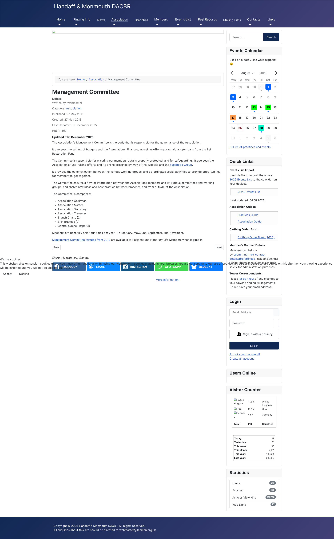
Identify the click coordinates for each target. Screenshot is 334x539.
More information (167, 279)
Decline (24, 273)
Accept (7, 273)
